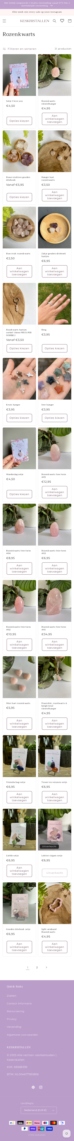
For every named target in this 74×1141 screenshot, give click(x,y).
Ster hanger (47, 405)
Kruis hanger (13, 405)
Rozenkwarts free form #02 (18, 628)
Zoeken (11, 995)
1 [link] (27, 967)
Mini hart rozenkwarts (18, 703)
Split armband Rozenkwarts (49, 930)
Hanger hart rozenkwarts (48, 178)
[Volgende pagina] (46, 967)
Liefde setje (12, 855)
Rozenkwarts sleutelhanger (48, 102)
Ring (43, 330)
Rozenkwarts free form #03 (53, 552)
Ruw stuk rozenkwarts (18, 253)
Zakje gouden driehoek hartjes (53, 255)
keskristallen (40, 1135)
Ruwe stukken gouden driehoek (18, 178)
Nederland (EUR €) (35, 1110)
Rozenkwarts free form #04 (18, 552)
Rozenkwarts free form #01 (53, 628)
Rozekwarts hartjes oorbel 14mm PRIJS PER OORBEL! (19, 333)
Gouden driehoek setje (18, 929)
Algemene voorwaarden (22, 1034)
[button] (4, 21)
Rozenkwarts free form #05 (53, 476)
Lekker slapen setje (51, 855)
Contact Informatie (19, 1003)
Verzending (14, 1026)
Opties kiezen (19, 120)
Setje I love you (14, 101)
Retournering (15, 1011)
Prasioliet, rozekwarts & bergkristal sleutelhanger (54, 706)
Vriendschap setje (15, 782)
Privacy (12, 1019)
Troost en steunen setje (54, 782)
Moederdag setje (14, 474)
